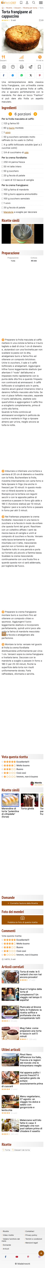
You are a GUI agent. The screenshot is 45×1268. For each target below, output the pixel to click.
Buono (19, 769)
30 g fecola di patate (14, 207)
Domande (7, 1245)
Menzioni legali (31, 1243)
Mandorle (8, 212)
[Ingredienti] (4, 634)
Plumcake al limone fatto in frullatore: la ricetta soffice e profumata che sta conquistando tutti (31, 1012)
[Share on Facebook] (3, 75)
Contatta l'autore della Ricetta (24, 903)
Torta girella (27, 808)
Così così (21, 773)
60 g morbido (14, 128)
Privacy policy (31, 1235)
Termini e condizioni (33, 1239)
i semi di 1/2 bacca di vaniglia (19, 180)
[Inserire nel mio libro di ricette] (39, 67)
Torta (7, 1150)
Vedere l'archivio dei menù (11, 1240)
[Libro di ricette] (21, 2)
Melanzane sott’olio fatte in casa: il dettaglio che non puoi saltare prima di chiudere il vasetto (31, 1126)
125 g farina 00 (11, 123)
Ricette (6, 1231)
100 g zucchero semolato (17, 198)
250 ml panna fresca (14, 162)
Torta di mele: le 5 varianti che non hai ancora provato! (31, 974)
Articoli (6, 1249)
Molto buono (23, 765)
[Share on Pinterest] (39, 75)
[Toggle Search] (34, 2)
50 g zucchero (11, 171)
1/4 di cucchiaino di (16, 152)
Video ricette (8, 1235)
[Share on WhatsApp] (21, 75)
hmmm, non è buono (27, 776)
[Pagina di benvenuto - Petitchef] (3, 8)
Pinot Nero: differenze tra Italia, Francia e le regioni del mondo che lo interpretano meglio (31, 1060)
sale (26, 152)
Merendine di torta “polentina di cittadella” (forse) (10, 812)
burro (12, 128)
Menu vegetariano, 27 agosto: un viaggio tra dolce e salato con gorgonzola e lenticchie (21, 1103)
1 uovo (7, 203)
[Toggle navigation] (41, 2)
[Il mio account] (27, 2)
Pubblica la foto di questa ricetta (22, 922)
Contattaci (29, 1231)
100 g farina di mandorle (16, 189)
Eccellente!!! (22, 761)
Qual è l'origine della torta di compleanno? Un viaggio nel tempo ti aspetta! (31, 994)
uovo (7, 132)
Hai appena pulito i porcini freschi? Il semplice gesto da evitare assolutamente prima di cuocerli (22, 1079)
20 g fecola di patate (14, 175)
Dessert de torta (22, 1150)
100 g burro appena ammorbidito (20, 194)
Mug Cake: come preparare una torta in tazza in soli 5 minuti (30, 1032)
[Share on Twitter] (30, 75)
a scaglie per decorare (20, 212)
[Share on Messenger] (12, 75)
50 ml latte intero (12, 166)
